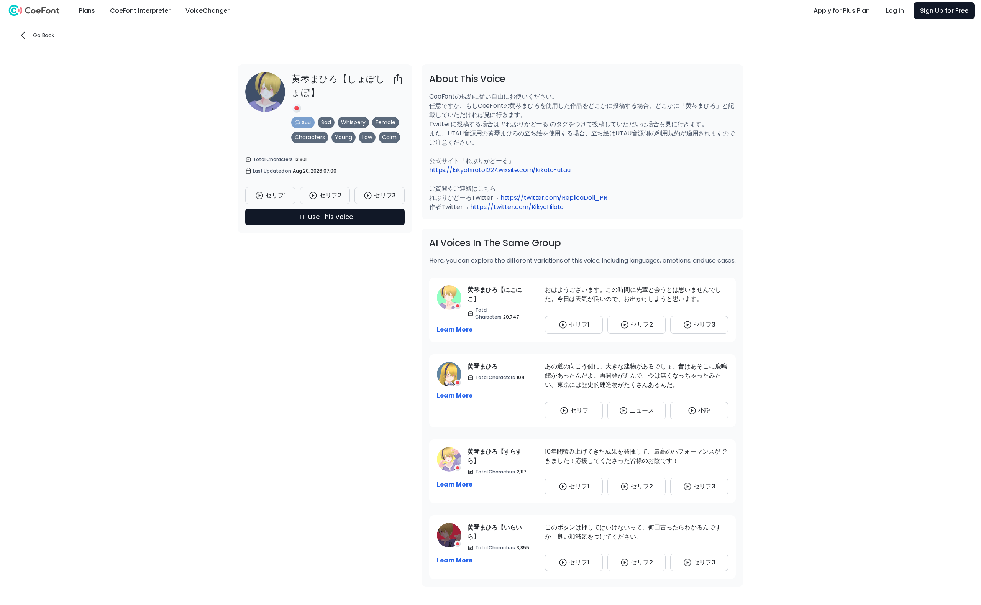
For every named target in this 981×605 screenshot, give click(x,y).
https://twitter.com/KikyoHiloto (517, 206)
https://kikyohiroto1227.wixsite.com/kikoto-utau (499, 170)
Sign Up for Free (944, 10)
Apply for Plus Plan (842, 10)
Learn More (454, 329)
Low (367, 137)
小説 (704, 410)
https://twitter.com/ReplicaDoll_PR (553, 197)
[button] (303, 122)
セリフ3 (385, 195)
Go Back (43, 35)
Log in (895, 10)
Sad (326, 122)
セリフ (579, 410)
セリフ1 (275, 195)
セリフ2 (330, 195)
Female (385, 122)
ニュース (642, 410)
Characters (310, 137)
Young (343, 137)
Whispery (353, 122)
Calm (389, 137)
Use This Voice (330, 216)
